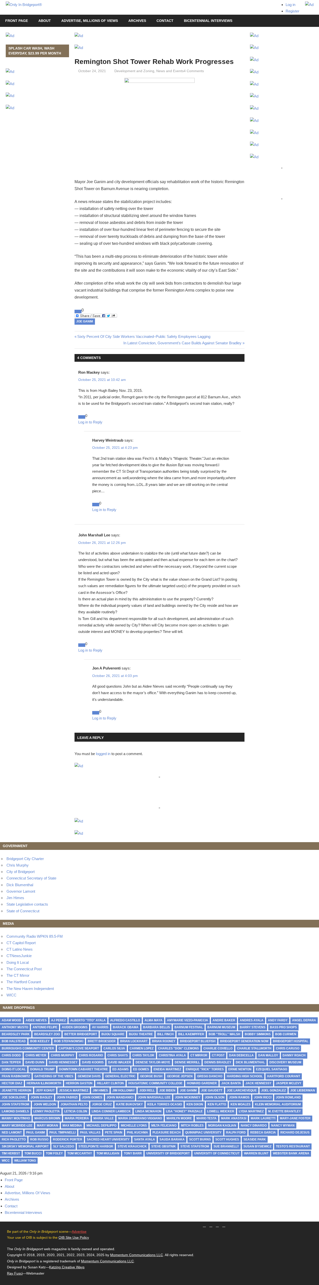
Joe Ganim (84, 321)
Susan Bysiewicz (257, 1146)
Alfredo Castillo (125, 1020)
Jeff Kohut (45, 1090)
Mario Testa (206, 1118)
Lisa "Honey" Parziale (184, 1111)
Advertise (79, 1232)
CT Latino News (19, 949)
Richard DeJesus (295, 1132)
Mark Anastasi (233, 1118)
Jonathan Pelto (74, 1104)
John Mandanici (120, 1097)
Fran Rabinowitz (16, 1076)
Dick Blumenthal (19, 885)
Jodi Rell (147, 1090)
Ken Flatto (217, 1104)
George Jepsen (180, 1076)
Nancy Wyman (283, 1125)
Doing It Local (17, 962)
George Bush (151, 1076)
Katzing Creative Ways (66, 1267)
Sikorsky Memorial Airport (25, 1146)
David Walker (119, 1062)
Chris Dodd (11, 1055)
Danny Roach (294, 1055)
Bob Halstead (14, 1041)
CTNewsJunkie (19, 956)
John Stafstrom (15, 1104)
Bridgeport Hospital (290, 1041)
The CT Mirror (17, 975)
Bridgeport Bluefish (198, 1041)
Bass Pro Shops (283, 1027)
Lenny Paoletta (46, 1111)
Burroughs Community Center (28, 1048)
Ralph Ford (236, 1132)
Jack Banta (231, 1083)
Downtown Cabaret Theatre (83, 1069)
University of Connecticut (216, 1153)
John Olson (215, 1097)
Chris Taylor (143, 1055)
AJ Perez (58, 1020)
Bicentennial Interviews (208, 21)
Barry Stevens (252, 1027)
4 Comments (194, 71)
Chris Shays (117, 1055)
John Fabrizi (67, 1097)
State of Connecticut (22, 911)
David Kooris (93, 1062)
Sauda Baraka (172, 1139)
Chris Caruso (287, 1048)
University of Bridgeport (168, 1153)
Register (292, 11)
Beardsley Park (16, 1034)
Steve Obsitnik (163, 1146)
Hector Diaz (12, 1083)
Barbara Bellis (156, 1027)
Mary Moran (47, 1125)
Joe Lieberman (302, 1090)
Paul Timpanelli (62, 1132)
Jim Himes (15, 898)
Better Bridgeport (80, 1034)
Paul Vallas (90, 1132)
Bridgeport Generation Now (244, 1041)
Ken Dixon (194, 1104)
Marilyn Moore (179, 1118)
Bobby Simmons (258, 1034)
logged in (103, 754)
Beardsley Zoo (47, 1034)
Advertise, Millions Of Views (89, 21)
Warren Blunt (256, 1153)
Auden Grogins (74, 1027)
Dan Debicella (241, 1055)
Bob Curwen (285, 1034)
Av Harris (100, 1027)
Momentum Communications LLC (136, 1255)
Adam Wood (11, 1020)
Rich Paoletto (14, 1139)
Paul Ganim (35, 1132)
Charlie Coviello (218, 1048)
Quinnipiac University (203, 1132)
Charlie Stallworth (254, 1048)
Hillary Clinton (110, 1083)
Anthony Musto (15, 1027)
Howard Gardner (202, 1083)
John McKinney (187, 1097)
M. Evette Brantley (284, 1111)
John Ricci (262, 1097)
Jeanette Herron (16, 1090)
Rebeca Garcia (263, 1132)
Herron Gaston (79, 1083)
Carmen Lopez (142, 1048)
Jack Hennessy (258, 1083)
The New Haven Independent (30, 988)
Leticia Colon (75, 1111)
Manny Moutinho (16, 1118)
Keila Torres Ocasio (164, 1104)
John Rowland (288, 1097)
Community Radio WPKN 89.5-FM (34, 936)
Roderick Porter (67, 1139)
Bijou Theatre (141, 1034)
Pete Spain (113, 1132)
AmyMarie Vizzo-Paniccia (187, 1020)
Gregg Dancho (209, 1076)
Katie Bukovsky (129, 1104)
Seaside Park (254, 1139)
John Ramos (239, 1097)
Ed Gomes (141, 1069)
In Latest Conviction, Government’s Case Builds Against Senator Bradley (182, 343)
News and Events (170, 71)
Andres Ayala (251, 1020)
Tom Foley (54, 1153)
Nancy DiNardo (254, 1125)
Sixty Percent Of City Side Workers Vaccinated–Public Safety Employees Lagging (143, 336)
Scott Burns (200, 1139)
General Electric (120, 1076)
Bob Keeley (40, 1041)
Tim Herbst (11, 1153)
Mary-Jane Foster (295, 1118)
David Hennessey (63, 1062)
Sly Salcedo (63, 1146)
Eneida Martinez (167, 1069)
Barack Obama (126, 1027)
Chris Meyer (35, 1055)
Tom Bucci (32, 1153)
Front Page (16, 21)
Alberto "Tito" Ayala (88, 1020)
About (44, 21)
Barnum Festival (188, 1027)
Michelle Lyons (134, 1125)
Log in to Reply (90, 422)
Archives (137, 21)
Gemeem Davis (89, 1076)
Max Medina (72, 1125)
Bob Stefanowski (68, 1041)
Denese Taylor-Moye (153, 1062)
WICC (11, 995)
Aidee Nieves (36, 1020)
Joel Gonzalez (273, 1090)
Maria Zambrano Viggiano (140, 1118)
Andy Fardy (278, 1020)
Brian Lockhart (134, 1041)
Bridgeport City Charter (25, 859)
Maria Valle (103, 1118)
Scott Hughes (227, 1139)
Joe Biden (167, 1090)
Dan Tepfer (11, 1062)
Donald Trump (42, 1069)
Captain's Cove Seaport (79, 1048)
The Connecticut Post (24, 969)
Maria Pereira (77, 1118)
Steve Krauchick (132, 1146)
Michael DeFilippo (101, 1125)
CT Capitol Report (21, 943)
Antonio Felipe (45, 1027)
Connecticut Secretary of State (31, 878)
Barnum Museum (221, 1027)
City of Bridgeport (20, 872)
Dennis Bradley (217, 1062)
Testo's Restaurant (293, 1146)
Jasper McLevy (288, 1083)
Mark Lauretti (263, 1118)
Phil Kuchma (137, 1132)
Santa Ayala (144, 1139)
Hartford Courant (283, 1076)
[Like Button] (78, 311)
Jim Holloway (123, 1090)
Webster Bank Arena (291, 1153)
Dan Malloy (268, 1055)
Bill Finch (165, 1034)
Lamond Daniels (15, 1111)
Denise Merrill (187, 1062)
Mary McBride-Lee (17, 1125)
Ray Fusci (15, 1273)
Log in (290, 4)
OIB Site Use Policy (74, 1237)
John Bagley (41, 1097)
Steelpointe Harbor (96, 1146)
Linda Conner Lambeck (111, 1111)
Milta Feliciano (163, 1125)
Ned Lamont (12, 1132)
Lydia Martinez (251, 1111)
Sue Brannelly (226, 1146)
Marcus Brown (47, 1118)
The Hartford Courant (23, 982)
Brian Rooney (163, 1041)
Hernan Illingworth (44, 1083)
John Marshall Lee (154, 1097)
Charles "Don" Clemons (178, 1048)
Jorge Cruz (102, 1104)
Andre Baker (224, 1020)
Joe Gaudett (211, 1090)
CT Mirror (198, 1055)
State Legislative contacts (27, 904)
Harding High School (245, 1076)
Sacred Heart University (108, 1139)
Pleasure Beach (167, 1132)
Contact (165, 21)
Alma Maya (153, 1020)
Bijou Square (112, 1034)
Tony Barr (133, 1153)
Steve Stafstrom (194, 1146)
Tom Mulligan (107, 1153)
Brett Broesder (102, 1041)
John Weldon (45, 1104)
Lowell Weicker (220, 1111)
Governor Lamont (20, 891)
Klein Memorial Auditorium (278, 1104)
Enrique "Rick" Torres (205, 1069)
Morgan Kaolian (222, 1125)
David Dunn (34, 1062)
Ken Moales (240, 1104)
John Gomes (92, 1097)
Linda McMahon (148, 1111)
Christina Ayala (172, 1055)
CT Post (218, 1055)
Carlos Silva (114, 1048)
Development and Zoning (134, 71)
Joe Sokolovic (14, 1097)
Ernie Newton (239, 1069)
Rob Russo (39, 1139)
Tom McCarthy (79, 1153)
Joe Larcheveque (242, 1090)
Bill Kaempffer (191, 1034)
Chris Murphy (17, 865)
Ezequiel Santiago (271, 1069)
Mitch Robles (192, 1125)
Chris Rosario (91, 1055)
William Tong (25, 1160)
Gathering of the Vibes (53, 1076)
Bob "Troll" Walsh (224, 1034)
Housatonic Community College (155, 1083)
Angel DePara (304, 1020)
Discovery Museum (285, 1062)
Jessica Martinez (73, 1090)
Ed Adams (120, 1069)
